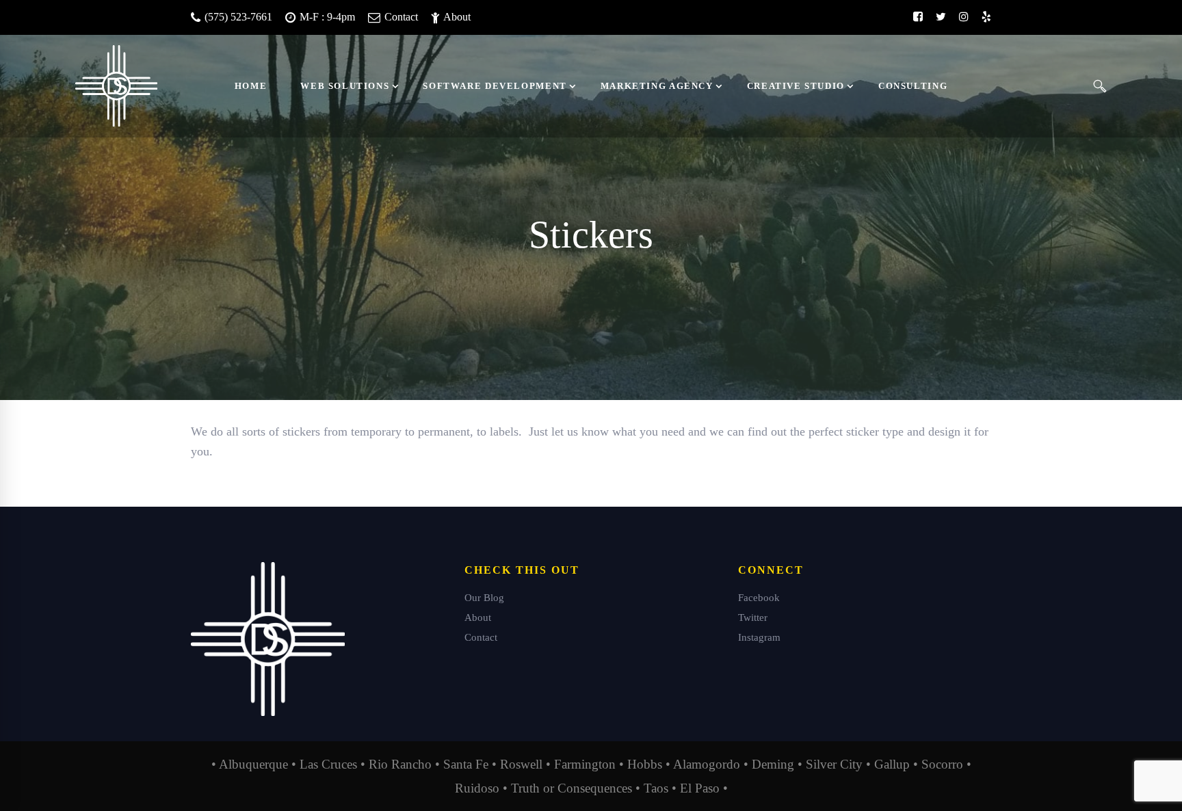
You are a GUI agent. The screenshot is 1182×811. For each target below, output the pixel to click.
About (456, 17)
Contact (400, 17)
